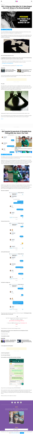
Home (2, 4)
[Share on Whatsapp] (5, 29)
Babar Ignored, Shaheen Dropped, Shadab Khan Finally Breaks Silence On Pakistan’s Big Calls (26, 341)
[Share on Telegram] (6, 29)
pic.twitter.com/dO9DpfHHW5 (7, 63)
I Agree (22, 432)
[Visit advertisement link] (16, 417)
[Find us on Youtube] (21, 402)
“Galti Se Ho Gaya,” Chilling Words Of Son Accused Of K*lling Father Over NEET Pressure (10, 70)
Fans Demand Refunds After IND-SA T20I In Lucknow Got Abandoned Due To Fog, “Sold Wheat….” (26, 71)
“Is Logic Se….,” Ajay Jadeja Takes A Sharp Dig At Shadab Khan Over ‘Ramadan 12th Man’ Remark (10, 341)
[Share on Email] (9, 29)
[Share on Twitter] (3, 29)
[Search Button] (31, 1)
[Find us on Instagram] (18, 402)
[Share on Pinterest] (8, 29)
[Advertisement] (16, 79)
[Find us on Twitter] (15, 402)
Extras (4, 4)
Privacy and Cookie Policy (15, 432)
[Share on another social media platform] (11, 29)
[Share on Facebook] (1, 29)
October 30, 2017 (19, 65)
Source (20, 53)
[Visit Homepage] (16, 1)
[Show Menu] (1, 1)
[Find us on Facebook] (12, 402)
